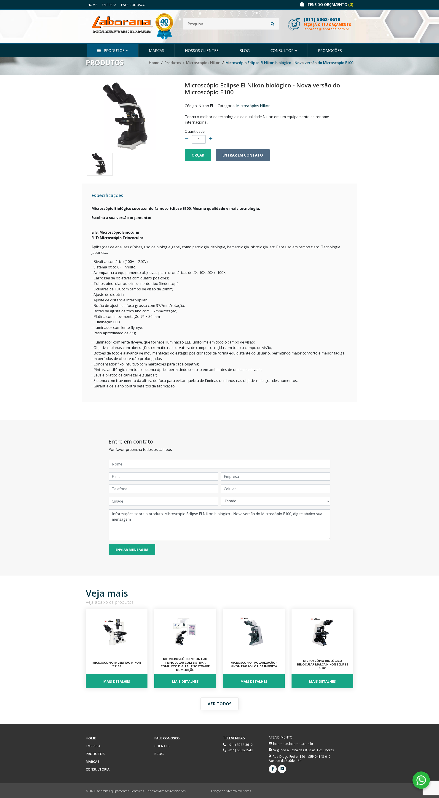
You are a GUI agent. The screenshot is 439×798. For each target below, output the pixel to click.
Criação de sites (221, 791)
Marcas (156, 50)
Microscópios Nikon (203, 62)
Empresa (109, 5)
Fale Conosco (133, 5)
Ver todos (219, 703)
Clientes (161, 746)
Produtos (114, 50)
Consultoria (283, 50)
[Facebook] (273, 769)
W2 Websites (242, 791)
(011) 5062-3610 (322, 19)
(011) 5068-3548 (240, 750)
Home (92, 5)
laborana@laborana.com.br (326, 29)
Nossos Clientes (202, 50)
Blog (244, 50)
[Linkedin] (282, 769)
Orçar (198, 155)
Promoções (330, 50)
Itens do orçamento (330, 4)
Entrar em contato (242, 155)
